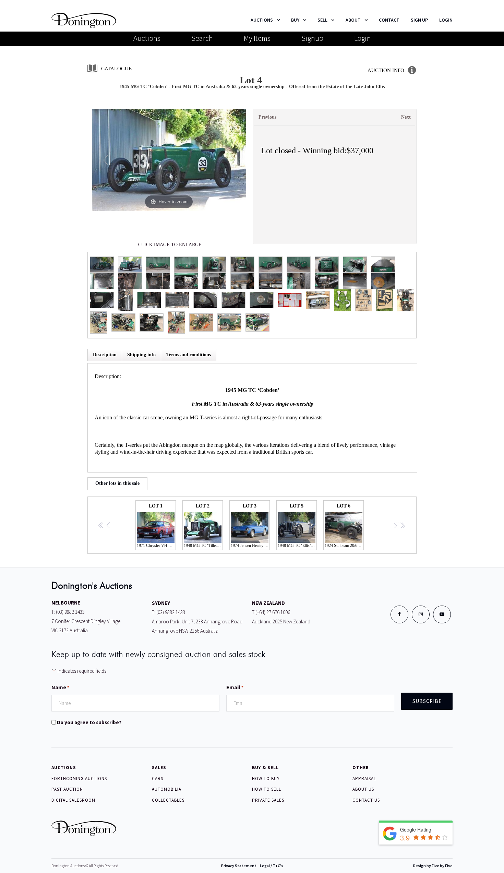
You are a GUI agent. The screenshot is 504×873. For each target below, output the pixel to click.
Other (360, 767)
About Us (363, 789)
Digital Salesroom (73, 800)
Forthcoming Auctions (79, 778)
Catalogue (116, 68)
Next (406, 117)
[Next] (232, 159)
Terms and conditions (188, 354)
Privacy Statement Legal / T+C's (252, 865)
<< (101, 526)
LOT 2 (203, 525)
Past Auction (67, 789)
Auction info (386, 70)
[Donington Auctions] (83, 19)
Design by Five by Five (433, 865)
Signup (312, 38)
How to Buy (266, 778)
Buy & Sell (265, 767)
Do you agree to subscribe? (89, 722)
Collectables (168, 800)
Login (362, 38)
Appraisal (364, 778)
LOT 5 (297, 525)
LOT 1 (156, 525)
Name (60, 687)
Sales (159, 767)
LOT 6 (344, 525)
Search (202, 38)
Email (234, 687)
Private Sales (268, 800)
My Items (257, 38)
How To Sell (266, 789)
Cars (157, 778)
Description (105, 354)
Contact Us (366, 800)
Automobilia (166, 789)
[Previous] (105, 159)
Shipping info (141, 354)
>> (402, 526)
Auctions (146, 38)
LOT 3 (250, 525)
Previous (267, 117)
